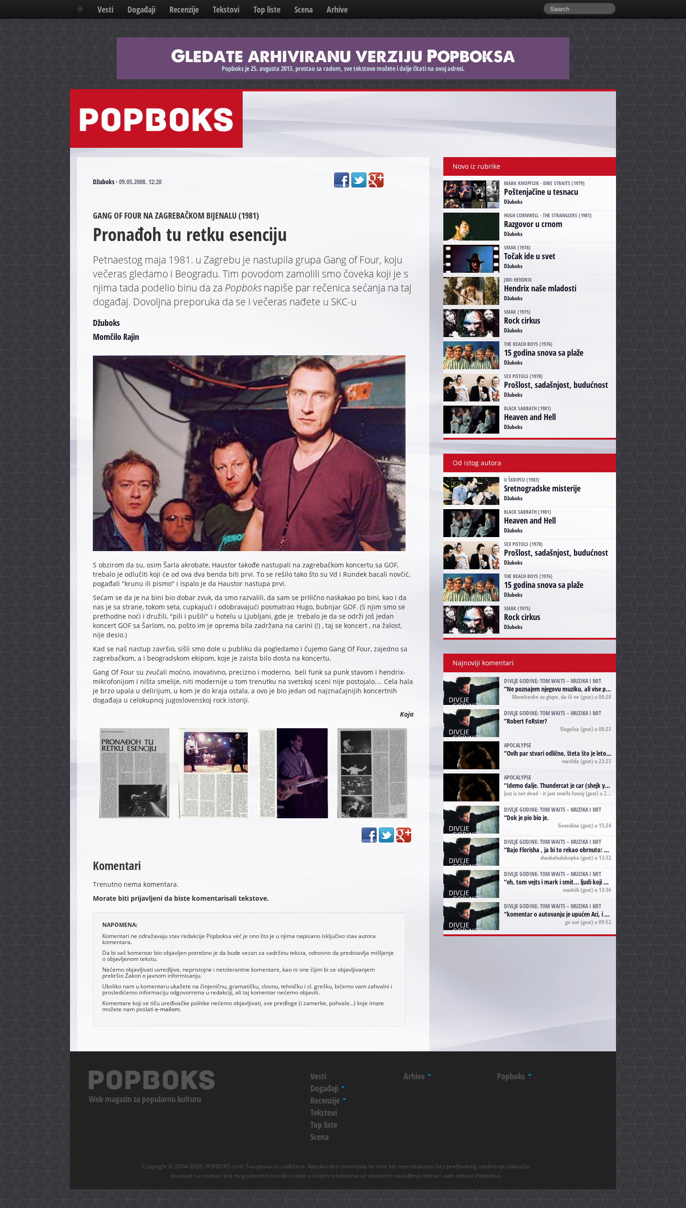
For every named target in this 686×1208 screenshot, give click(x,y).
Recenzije (184, 9)
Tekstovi (226, 9)
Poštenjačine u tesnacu (541, 191)
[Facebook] (341, 180)
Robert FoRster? (527, 721)
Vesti (105, 9)
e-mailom (167, 1009)
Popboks (512, 1076)
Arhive (337, 9)
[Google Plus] (376, 180)
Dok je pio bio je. (528, 817)
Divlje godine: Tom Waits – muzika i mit (552, 680)
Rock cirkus (522, 320)
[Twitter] (358, 180)
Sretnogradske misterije (542, 488)
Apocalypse (517, 745)
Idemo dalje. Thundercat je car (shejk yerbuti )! (566, 785)
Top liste (266, 9)
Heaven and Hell (530, 416)
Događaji (141, 9)
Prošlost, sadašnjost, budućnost (556, 384)
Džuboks (103, 181)
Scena (303, 9)
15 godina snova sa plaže (543, 352)
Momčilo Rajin (116, 336)
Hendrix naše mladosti (540, 288)
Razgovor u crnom (533, 223)
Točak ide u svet (529, 256)
